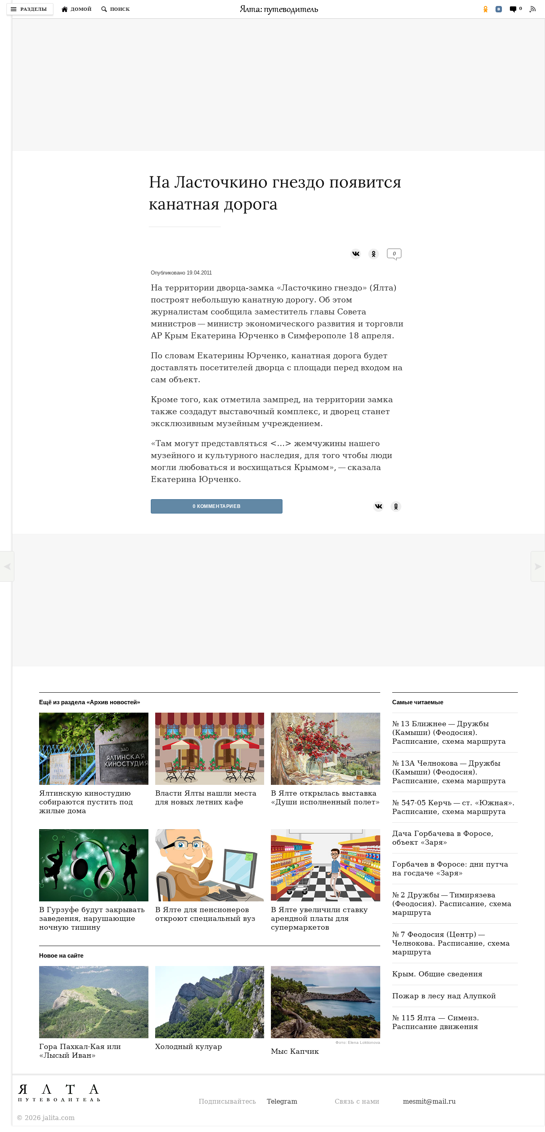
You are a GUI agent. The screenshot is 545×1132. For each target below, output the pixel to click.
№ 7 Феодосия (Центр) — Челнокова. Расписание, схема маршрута (451, 943)
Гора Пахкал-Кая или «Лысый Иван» (80, 1050)
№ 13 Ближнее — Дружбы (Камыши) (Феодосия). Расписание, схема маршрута (449, 732)
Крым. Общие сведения (437, 974)
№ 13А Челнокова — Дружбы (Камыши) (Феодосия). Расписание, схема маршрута (449, 772)
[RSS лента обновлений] (532, 9)
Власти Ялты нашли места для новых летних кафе (206, 797)
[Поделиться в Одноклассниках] (485, 9)
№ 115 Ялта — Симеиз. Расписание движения (435, 1022)
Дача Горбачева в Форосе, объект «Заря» (443, 837)
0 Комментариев (217, 506)
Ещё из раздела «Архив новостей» (89, 702)
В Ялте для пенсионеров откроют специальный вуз (205, 914)
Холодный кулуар (188, 1046)
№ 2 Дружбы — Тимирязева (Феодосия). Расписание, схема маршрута (451, 904)
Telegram (282, 1101)
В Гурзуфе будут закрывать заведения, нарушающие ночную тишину (92, 918)
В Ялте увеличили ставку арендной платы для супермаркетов (319, 918)
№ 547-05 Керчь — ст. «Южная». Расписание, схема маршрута (453, 807)
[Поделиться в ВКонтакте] (498, 9)
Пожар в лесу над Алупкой (444, 996)
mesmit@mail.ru (429, 1101)
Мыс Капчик (295, 1051)
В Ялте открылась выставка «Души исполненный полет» (325, 797)
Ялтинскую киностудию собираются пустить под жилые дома (86, 802)
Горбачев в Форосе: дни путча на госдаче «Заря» (450, 868)
